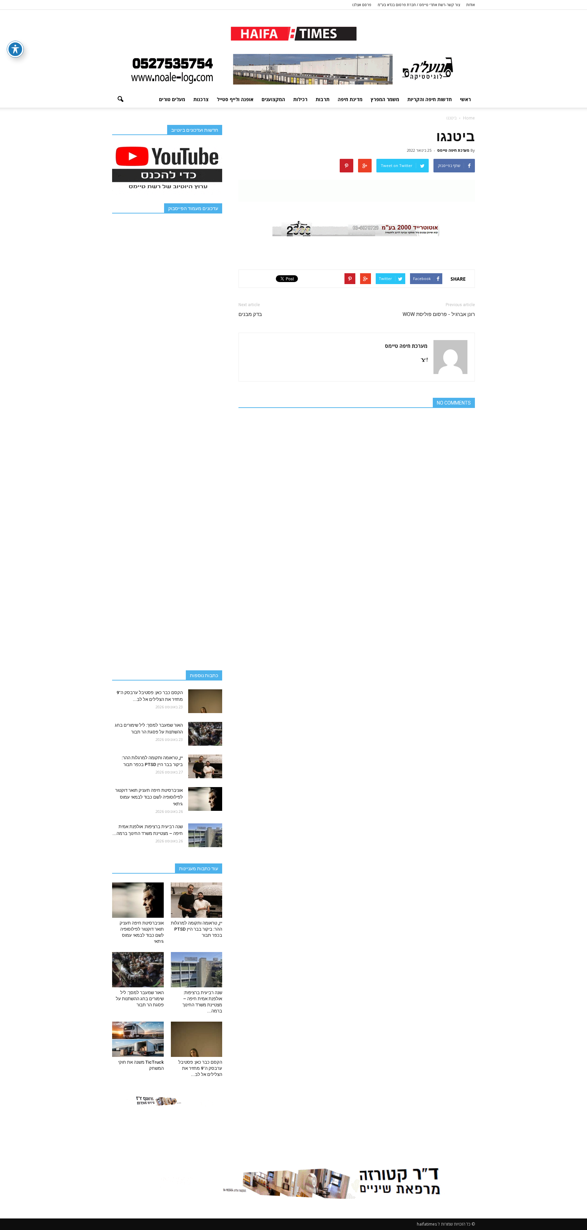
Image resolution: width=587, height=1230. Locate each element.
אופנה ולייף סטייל (235, 99)
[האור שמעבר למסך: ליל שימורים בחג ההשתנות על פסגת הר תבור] (205, 734)
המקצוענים (273, 99)
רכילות (300, 99)
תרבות (323, 99)
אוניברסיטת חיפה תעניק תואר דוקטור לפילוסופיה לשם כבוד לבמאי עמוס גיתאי (149, 797)
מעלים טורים (172, 99)
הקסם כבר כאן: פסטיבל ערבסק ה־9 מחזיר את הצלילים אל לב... (200, 1068)
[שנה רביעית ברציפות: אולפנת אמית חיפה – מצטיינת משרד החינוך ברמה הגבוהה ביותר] (205, 835)
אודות (470, 4)
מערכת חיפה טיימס (453, 150)
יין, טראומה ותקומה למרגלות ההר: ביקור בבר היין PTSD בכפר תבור (196, 929)
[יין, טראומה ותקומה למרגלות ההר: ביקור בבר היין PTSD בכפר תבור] (205, 766)
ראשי (465, 99)
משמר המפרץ (385, 99)
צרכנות (201, 99)
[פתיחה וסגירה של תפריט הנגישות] (15, 49)
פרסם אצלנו (361, 4)
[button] (120, 99)
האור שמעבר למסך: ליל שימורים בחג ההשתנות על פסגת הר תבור (140, 998)
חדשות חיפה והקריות (429, 99)
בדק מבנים (250, 314)
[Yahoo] (421, 360)
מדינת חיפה (350, 99)
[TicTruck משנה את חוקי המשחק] (138, 1039)
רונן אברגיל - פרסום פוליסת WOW (439, 314)
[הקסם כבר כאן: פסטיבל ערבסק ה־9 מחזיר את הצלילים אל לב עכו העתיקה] (205, 701)
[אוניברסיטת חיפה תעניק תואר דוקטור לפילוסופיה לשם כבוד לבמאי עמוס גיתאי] (205, 799)
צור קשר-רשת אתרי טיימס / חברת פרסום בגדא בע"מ (419, 4)
